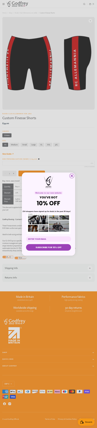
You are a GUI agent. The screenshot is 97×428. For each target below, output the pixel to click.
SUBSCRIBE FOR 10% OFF (49, 247)
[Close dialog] (71, 175)
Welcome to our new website (48, 193)
